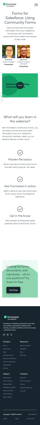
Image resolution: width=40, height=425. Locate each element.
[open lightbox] (20, 85)
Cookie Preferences (26, 388)
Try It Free (13, 290)
